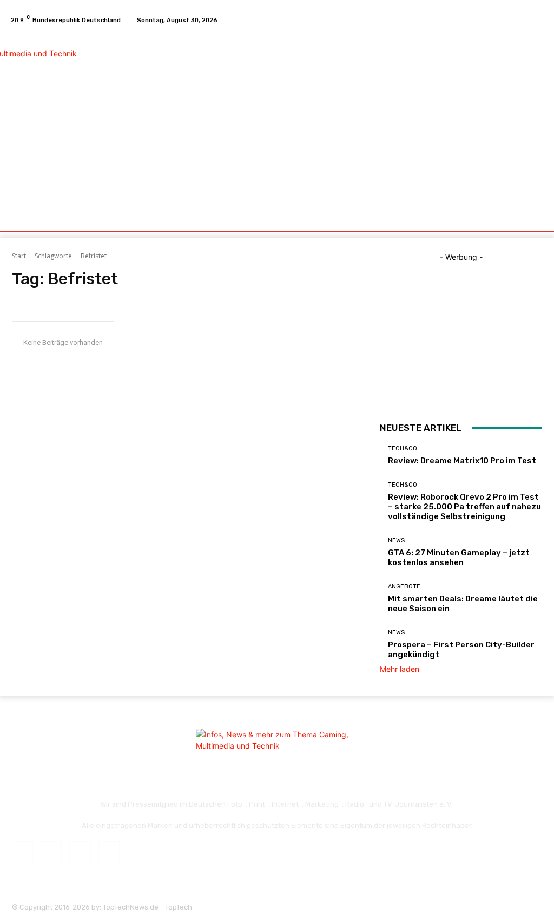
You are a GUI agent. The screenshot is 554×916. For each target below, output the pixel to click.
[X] (524, 20)
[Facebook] (498, 20)
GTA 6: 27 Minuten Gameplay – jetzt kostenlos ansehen (459, 557)
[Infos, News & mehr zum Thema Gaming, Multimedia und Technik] (70, 117)
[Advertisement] (343, 118)
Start (19, 255)
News (396, 541)
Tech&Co (402, 449)
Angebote (404, 587)
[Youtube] (537, 20)
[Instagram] (511, 20)
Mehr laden (399, 668)
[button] (531, 218)
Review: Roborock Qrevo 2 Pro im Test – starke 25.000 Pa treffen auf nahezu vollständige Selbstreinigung (464, 506)
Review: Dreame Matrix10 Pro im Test (462, 461)
